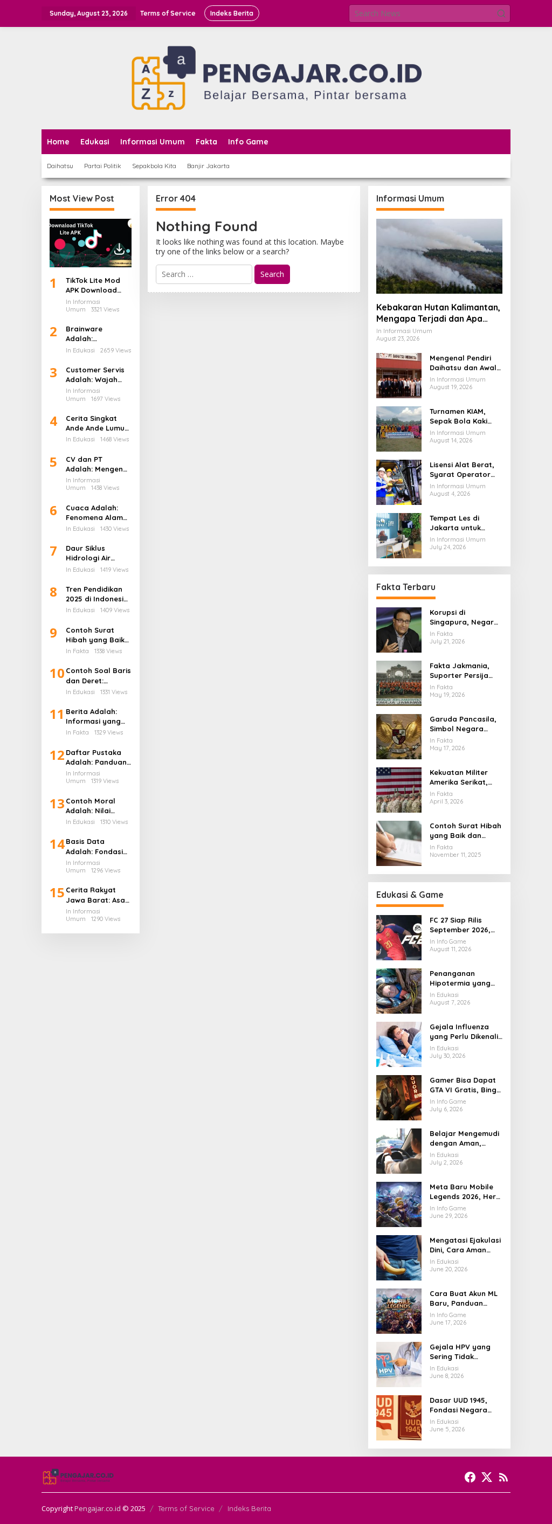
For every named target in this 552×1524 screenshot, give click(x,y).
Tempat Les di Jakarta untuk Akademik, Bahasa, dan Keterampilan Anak (464, 523)
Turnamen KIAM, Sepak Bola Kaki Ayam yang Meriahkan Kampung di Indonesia (458, 416)
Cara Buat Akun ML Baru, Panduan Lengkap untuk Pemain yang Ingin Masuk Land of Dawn (464, 1298)
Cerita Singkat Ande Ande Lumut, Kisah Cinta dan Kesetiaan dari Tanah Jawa (98, 423)
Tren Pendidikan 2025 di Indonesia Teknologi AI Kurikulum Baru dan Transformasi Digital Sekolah (98, 594)
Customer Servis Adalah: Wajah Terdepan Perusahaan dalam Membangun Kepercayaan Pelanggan (95, 374)
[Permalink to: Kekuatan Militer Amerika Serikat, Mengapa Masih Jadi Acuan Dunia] (399, 789)
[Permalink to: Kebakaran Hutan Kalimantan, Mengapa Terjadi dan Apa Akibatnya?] (439, 256)
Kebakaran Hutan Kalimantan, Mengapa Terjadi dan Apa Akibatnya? (438, 313)
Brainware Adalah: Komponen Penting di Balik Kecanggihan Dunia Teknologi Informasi (94, 333)
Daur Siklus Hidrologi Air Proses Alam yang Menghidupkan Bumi (98, 553)
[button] (501, 13)
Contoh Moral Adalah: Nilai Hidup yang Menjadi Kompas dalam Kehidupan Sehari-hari (97, 805)
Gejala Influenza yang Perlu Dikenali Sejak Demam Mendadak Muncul (464, 1031)
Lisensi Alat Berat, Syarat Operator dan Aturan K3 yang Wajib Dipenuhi (465, 469)
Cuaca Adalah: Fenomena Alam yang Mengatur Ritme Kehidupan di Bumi (96, 512)
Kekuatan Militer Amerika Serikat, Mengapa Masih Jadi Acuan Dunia (461, 777)
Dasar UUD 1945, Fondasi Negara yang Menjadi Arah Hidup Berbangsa (463, 1405)
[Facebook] (470, 1477)
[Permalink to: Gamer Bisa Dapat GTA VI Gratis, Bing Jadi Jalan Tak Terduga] (399, 1097)
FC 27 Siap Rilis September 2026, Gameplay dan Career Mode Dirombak (460, 925)
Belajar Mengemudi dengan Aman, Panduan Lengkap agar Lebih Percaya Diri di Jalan (465, 1138)
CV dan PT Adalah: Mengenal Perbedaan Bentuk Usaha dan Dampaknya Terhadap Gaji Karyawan (98, 464)
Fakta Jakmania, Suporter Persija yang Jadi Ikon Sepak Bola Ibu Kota (459, 670)
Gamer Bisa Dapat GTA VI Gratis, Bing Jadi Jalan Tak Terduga (463, 1085)
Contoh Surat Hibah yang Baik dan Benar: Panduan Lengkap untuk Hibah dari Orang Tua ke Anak (98, 635)
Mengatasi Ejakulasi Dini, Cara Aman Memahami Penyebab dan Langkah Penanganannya (465, 1245)
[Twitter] (487, 1477)
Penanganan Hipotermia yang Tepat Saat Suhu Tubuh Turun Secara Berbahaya (465, 978)
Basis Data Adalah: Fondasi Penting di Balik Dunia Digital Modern (94, 846)
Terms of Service (186, 1508)
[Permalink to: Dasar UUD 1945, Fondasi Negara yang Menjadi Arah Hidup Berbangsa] (399, 1417)
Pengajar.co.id (97, 1508)
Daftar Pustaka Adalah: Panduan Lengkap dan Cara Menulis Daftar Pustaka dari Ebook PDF (96, 757)
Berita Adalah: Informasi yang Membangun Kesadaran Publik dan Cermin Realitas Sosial (97, 716)
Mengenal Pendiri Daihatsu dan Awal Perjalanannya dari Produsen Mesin (464, 363)
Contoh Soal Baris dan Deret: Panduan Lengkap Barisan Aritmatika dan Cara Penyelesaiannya (98, 675)
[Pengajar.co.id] (276, 77)
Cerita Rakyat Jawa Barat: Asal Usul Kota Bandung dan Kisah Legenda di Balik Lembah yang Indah (96, 894)
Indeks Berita (249, 1508)
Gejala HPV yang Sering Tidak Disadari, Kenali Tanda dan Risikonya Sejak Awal (460, 1351)
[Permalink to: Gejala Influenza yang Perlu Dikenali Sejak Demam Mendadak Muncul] (399, 1043)
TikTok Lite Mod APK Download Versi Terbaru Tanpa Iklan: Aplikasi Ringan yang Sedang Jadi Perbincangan (93, 285)
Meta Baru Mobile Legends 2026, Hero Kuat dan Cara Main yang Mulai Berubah (466, 1191)
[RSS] (503, 1477)
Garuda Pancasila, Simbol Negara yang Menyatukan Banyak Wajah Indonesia (463, 724)
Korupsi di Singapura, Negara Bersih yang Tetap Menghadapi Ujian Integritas (464, 617)
